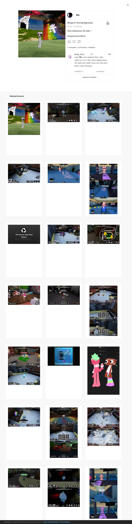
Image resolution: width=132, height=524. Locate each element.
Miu (80, 57)
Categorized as (76, 36)
